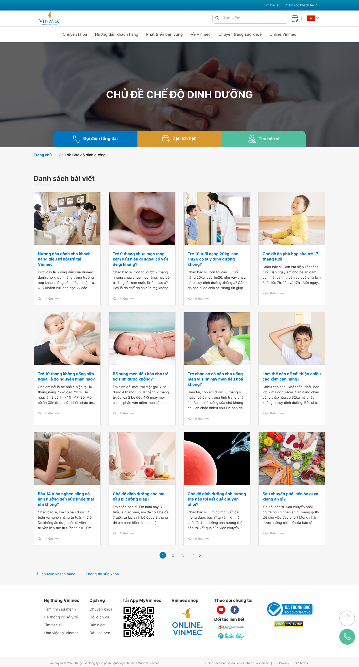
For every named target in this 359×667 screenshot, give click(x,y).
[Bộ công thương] (288, 609)
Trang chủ (43, 155)
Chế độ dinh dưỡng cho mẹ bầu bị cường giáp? (139, 496)
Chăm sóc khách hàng (300, 5)
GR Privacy (281, 663)
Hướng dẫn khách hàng (117, 34)
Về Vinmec (201, 34)
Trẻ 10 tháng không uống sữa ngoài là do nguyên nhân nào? (66, 376)
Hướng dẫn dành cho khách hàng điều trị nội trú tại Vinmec (64, 259)
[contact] (347, 637)
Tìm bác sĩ (271, 5)
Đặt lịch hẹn (100, 633)
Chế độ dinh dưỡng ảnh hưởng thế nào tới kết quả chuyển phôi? (217, 499)
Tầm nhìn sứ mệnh (60, 609)
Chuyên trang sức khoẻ (239, 34)
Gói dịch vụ (99, 617)
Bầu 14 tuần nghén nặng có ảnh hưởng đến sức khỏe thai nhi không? (66, 499)
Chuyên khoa (75, 34)
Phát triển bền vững (164, 34)
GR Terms (301, 663)
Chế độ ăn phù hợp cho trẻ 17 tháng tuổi (290, 256)
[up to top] (347, 618)
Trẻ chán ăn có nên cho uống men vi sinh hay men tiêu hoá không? (215, 379)
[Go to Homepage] (49, 18)
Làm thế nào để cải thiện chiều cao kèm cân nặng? (292, 376)
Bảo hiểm (98, 625)
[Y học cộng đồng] (231, 627)
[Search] (217, 18)
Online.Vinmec (283, 34)
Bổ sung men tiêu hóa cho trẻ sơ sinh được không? (140, 376)
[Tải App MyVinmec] (138, 622)
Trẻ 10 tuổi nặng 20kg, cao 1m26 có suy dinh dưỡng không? (213, 259)
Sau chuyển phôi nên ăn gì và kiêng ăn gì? (290, 496)
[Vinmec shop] (187, 622)
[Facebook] (234, 610)
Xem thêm (45, 298)
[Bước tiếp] (231, 636)
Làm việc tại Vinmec (61, 633)
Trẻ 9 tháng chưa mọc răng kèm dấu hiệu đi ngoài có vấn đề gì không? (140, 259)
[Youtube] (221, 610)
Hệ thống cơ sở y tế (61, 617)
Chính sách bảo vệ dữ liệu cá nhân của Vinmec (237, 663)
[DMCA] (288, 624)
